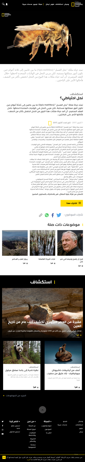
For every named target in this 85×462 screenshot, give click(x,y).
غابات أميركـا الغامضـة (47, 259)
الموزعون (48, 429)
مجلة (40, 4)
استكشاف (59, 4)
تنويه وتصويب (46, 425)
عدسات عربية (27, 4)
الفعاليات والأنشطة (32, 434)
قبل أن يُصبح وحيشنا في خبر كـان (71, 260)
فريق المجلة (31, 429)
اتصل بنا (48, 433)
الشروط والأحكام (33, 440)
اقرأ (79, 266)
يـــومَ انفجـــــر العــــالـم (20, 259)
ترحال (48, 4)
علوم (52, 4)
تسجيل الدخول (15, 431)
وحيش (66, 4)
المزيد (29, 459)
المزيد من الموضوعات (16, 395)
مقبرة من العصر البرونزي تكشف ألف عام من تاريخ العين (44, 324)
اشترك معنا (71, 203)
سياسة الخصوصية (32, 446)
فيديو (35, 4)
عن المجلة (32, 425)
